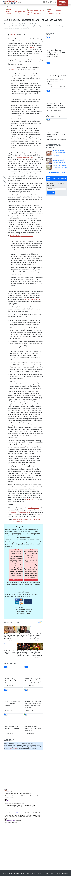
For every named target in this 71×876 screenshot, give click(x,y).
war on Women (18, 521)
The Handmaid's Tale (30, 499)
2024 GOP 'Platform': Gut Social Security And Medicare (12, 703)
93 (47, 63)
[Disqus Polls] (23, 769)
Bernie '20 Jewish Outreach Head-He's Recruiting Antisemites (56, 105)
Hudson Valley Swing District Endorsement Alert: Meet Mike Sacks (59, 160)
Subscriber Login (62, 4)
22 (47, 119)
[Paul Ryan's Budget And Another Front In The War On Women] (13, 671)
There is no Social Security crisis (23, 157)
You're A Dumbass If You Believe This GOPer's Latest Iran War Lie (33, 728)
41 (5, 689)
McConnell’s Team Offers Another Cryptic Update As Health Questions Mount (56, 53)
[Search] (56, 2)
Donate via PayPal (28, 601)
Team (22, 873)
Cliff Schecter (50, 110)
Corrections (64, 873)
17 (5, 714)
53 (25, 689)
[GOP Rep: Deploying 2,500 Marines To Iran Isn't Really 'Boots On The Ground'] (33, 671)
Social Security (35, 519)
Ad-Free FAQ (30, 585)
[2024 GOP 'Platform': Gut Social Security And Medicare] (13, 694)
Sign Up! (51, 193)
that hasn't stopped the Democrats (21, 236)
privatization (27, 519)
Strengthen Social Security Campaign (19, 512)
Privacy (52, 873)
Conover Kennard (51, 59)
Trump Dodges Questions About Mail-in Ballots (56, 134)
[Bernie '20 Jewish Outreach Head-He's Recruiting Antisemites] (56, 95)
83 (47, 90)
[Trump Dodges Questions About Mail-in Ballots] (56, 124)
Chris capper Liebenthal (53, 139)
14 (5, 667)
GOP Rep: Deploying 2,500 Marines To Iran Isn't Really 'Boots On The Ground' (33, 681)
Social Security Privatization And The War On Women (33, 19)
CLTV (19, 2)
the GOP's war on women (32, 299)
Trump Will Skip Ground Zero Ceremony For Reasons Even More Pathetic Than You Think (56, 80)
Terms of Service (12, 748)
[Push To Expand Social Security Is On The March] (13, 718)
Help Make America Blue (57, 172)
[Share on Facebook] (4, 177)
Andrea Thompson (51, 86)
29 (4, 185)
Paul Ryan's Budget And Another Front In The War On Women (12, 681)
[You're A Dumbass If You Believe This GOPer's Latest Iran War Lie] (33, 718)
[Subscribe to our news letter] (53, 2)
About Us (28, 873)
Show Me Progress (33, 508)
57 (47, 37)
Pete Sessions (17, 519)
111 (25, 667)
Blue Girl (12, 35)
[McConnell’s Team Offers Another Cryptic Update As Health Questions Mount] (56, 42)
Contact (34, 873)
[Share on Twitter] (4, 181)
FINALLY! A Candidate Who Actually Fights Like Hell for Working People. (60, 167)
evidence (13, 69)
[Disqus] (23, 806)
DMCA (57, 873)
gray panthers (32, 47)
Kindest (19, 605)
